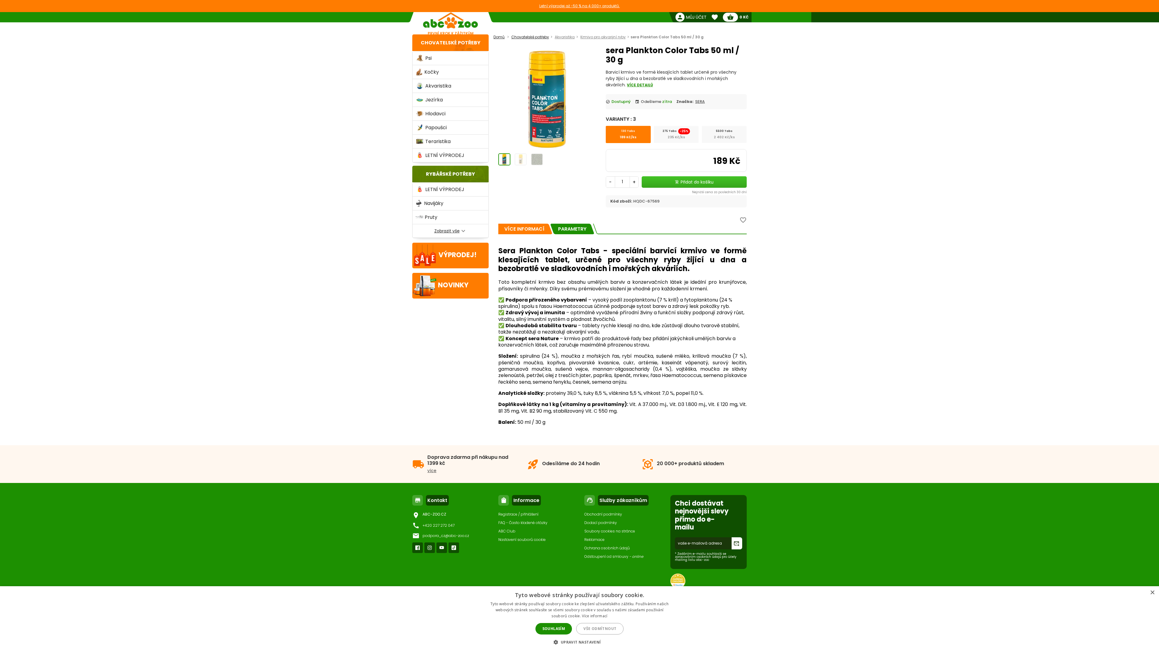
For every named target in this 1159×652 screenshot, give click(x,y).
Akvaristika (565, 37)
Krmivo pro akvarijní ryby (603, 37)
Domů (499, 37)
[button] (579, 642)
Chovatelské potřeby (451, 42)
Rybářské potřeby (450, 174)
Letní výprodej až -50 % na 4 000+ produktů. (579, 5)
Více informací (594, 615)
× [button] (1152, 592)
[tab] (524, 229)
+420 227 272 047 (439, 525)
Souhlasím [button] (553, 628)
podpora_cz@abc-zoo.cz (446, 535)
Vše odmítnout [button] (599, 628)
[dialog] (579, 619)
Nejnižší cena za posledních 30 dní (719, 192)
